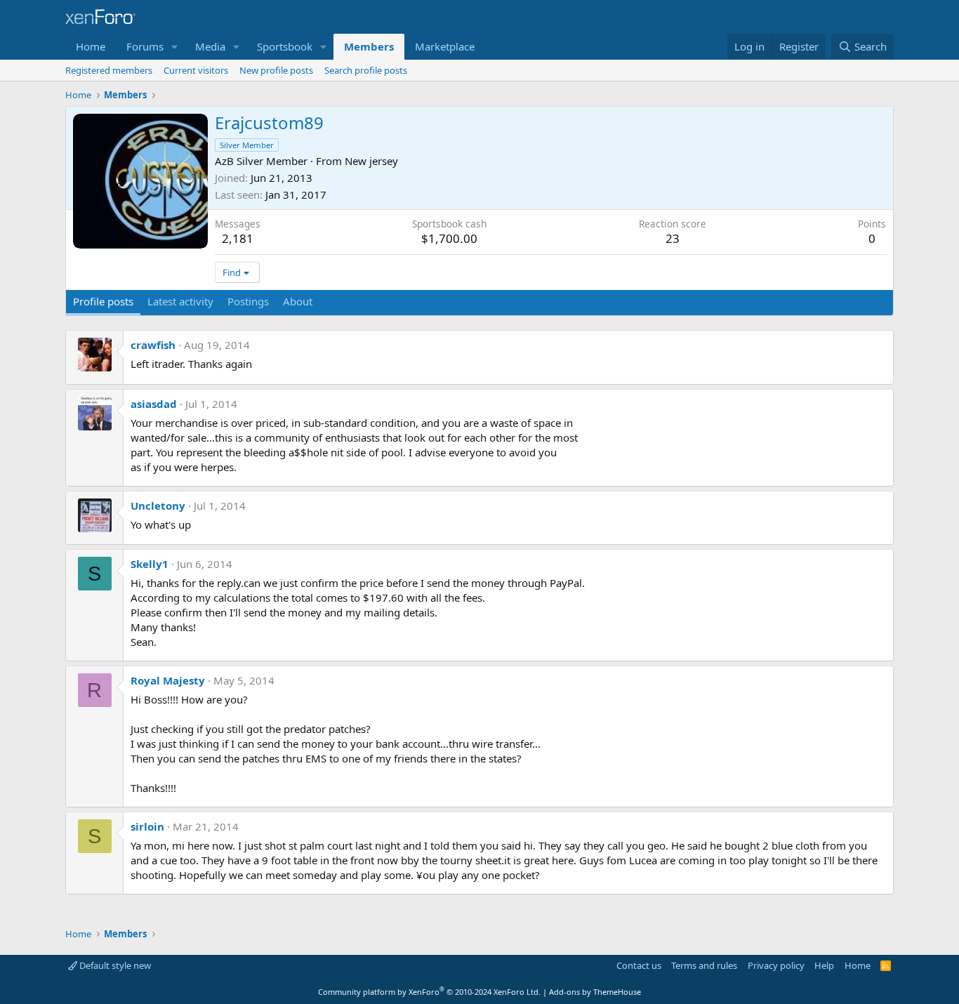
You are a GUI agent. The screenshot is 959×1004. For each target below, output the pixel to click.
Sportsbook (284, 46)
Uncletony (158, 505)
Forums (145, 46)
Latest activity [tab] (180, 301)
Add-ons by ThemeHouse (595, 991)
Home (90, 46)
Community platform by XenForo (429, 991)
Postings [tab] (248, 301)
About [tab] (297, 301)
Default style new (114, 965)
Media (210, 46)
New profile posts (276, 70)
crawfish (153, 345)
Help (824, 965)
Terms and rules (704, 965)
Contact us (638, 965)
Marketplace (445, 46)
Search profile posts (365, 70)
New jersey (371, 161)
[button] (175, 47)
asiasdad (154, 404)
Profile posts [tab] (103, 301)
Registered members (108, 70)
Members (369, 46)
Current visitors (196, 70)
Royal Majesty (168, 680)
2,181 (237, 238)
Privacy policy (776, 965)
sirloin (147, 826)
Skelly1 (149, 564)
